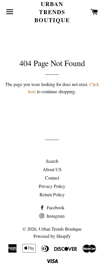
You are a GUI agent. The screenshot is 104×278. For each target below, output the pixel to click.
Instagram (54, 216)
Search (52, 161)
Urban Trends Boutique (52, 12)
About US (52, 169)
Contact (52, 178)
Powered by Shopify (52, 236)
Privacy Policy (52, 186)
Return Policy (52, 194)
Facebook (55, 207)
